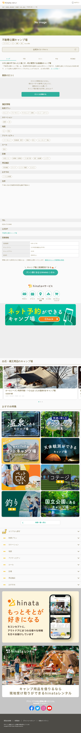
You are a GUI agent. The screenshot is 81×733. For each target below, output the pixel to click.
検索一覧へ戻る (40, 522)
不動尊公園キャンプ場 (9, 233)
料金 (56, 58)
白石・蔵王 (22, 7)
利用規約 (17, 720)
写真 (24, 58)
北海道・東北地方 (10, 7)
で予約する (40, 49)
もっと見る (27, 43)
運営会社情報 (7, 720)
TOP (3, 7)
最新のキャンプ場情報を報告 (54, 260)
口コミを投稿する (40, 94)
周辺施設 (72, 58)
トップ (8, 58)
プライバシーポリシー (29, 720)
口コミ (40, 58)
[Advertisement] (22, 342)
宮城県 (17, 7)
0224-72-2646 (7, 224)
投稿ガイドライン (44, 720)
